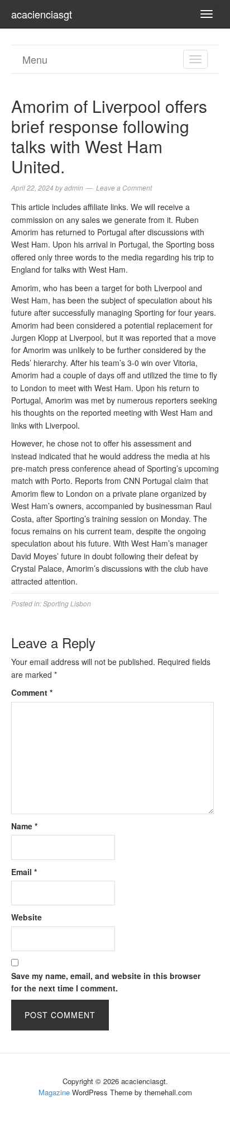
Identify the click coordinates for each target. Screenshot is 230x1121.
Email (24, 871)
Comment (31, 692)
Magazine (54, 1092)
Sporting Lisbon (67, 603)
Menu (34, 59)
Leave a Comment (124, 187)
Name (24, 826)
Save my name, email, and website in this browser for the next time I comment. (105, 982)
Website (26, 917)
